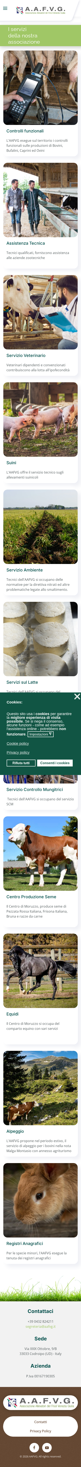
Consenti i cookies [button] (55, 763)
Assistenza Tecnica (25, 243)
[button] (5, 8)
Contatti (40, 1422)
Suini (11, 462)
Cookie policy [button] (18, 744)
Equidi (12, 1014)
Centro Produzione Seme (31, 896)
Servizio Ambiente (24, 570)
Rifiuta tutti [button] (20, 763)
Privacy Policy (40, 1431)
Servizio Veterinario (25, 355)
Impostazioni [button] (40, 734)
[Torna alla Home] (40, 8)
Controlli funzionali (25, 130)
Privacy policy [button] (18, 752)
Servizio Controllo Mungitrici (34, 789)
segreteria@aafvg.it (41, 1326)
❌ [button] (77, 696)
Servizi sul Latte (22, 682)
